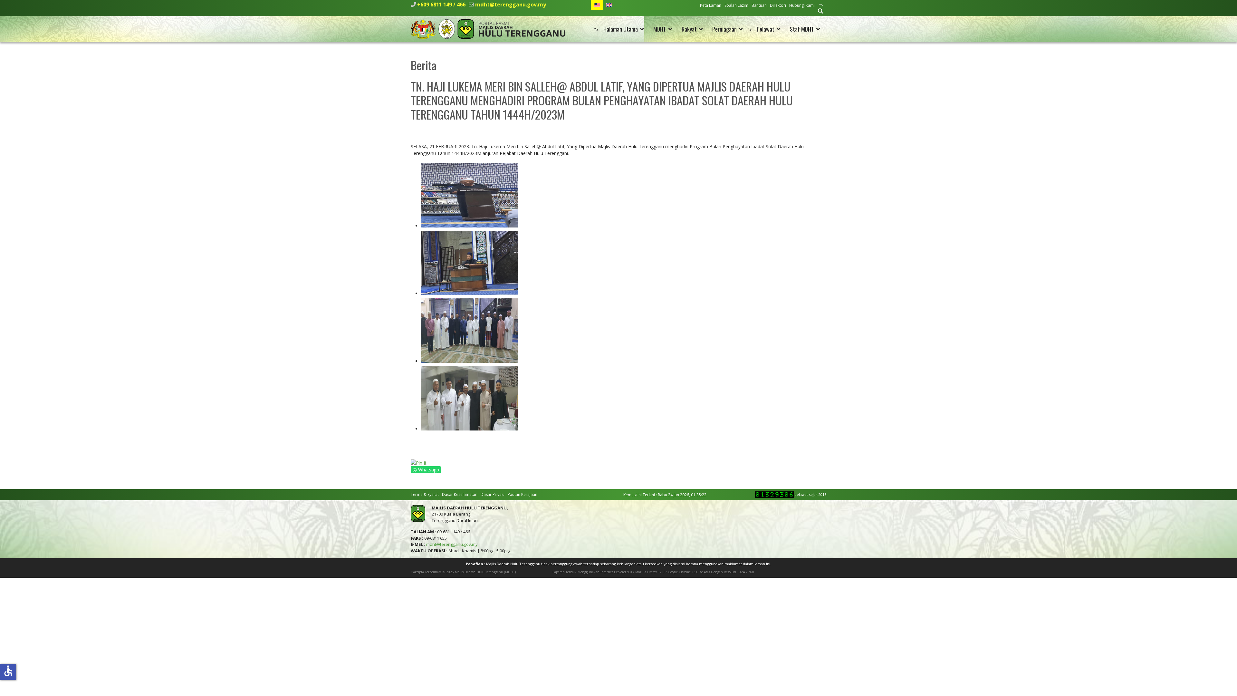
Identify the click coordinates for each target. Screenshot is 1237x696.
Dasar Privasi (492, 494)
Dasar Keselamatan (459, 494)
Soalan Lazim (736, 5)
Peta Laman (710, 5)
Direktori (778, 5)
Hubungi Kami (802, 5)
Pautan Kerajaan (522, 494)
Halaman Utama (620, 29)
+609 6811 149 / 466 (441, 4)
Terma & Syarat (425, 494)
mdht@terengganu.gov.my (510, 4)
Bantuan (759, 5)
